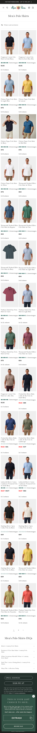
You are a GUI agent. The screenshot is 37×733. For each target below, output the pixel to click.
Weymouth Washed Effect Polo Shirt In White (27, 184)
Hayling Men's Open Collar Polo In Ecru (26, 527)
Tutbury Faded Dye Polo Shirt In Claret (9, 311)
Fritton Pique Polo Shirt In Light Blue (9, 100)
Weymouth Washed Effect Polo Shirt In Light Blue (27, 268)
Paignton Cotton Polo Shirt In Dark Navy (8, 58)
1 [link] (13, 630)
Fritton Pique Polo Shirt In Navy (9, 142)
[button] (3, 8)
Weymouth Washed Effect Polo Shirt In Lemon (27, 569)
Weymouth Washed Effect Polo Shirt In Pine (27, 226)
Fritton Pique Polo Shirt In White (9, 184)
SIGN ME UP (18, 683)
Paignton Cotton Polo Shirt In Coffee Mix (8, 395)
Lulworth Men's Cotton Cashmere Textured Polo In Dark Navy (9, 483)
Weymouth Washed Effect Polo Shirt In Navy (9, 268)
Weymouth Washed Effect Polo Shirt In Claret (27, 353)
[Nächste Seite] (23, 630)
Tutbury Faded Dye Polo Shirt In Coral (27, 611)
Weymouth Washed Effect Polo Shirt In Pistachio (9, 611)
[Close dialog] (33, 696)
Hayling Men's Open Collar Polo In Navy (8, 569)
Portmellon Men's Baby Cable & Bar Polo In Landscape (26, 440)
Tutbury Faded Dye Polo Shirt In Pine (9, 353)
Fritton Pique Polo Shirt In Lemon (27, 100)
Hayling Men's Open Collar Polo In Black (8, 527)
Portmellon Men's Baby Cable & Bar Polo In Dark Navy (26, 396)
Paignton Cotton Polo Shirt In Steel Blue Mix (26, 58)
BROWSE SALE (18, 726)
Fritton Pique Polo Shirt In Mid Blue (27, 142)
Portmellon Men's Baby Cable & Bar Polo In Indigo (9, 440)
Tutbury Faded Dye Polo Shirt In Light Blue (27, 311)
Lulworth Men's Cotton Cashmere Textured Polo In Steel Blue (27, 483)
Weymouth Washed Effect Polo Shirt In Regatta (9, 226)
